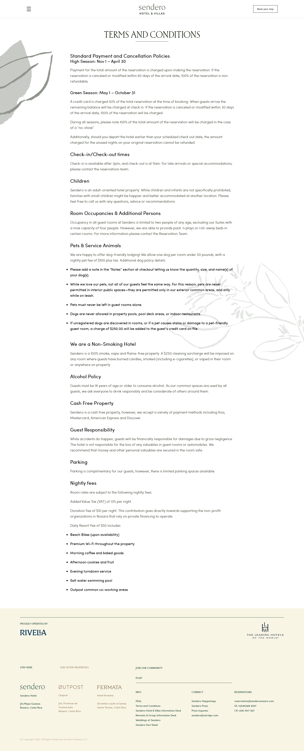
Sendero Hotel (28, 695)
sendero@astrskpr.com (205, 715)
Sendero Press (200, 705)
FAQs (138, 701)
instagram (230, 667)
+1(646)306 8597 (247, 705)
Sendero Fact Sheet (147, 724)
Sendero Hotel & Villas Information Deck (158, 710)
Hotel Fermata (105, 695)
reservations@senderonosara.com (254, 701)
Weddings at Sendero (148, 720)
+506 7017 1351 (246, 710)
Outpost (63, 695)
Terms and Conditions (148, 705)
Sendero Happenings (204, 701)
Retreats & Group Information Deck (156, 715)
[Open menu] (29, 9)
